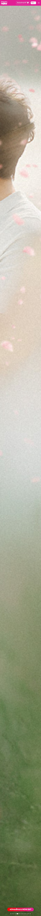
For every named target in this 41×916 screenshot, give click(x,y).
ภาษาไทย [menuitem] (31, 7)
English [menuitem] (31, 11)
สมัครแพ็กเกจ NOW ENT (20, 909)
